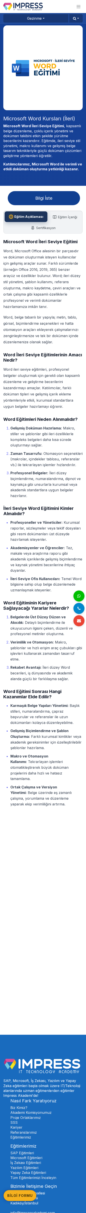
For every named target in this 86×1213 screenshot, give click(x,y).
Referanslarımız (23, 1132)
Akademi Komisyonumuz (31, 1112)
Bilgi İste (43, 198)
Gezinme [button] (34, 18)
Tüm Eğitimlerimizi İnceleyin (33, 1177)
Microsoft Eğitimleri (26, 1158)
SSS (14, 1122)
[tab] (26, 216)
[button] (76, 18)
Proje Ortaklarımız (25, 1117)
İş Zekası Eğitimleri (25, 1162)
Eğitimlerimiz (20, 1137)
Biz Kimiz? (18, 1107)
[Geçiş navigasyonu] (78, 6)
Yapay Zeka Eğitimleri (28, 1172)
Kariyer (16, 1127)
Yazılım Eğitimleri (24, 1168)
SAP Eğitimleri (22, 1153)
